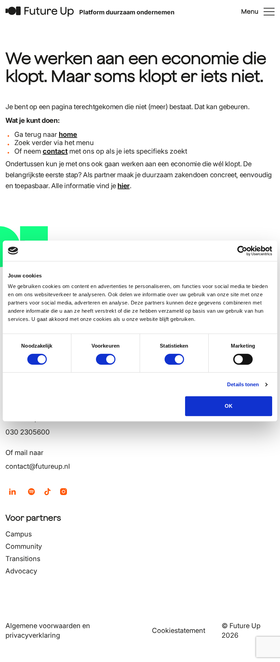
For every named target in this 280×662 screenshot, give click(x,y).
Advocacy (21, 571)
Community (23, 546)
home (68, 134)
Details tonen (243, 384)
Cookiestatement (178, 630)
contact (55, 151)
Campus (18, 534)
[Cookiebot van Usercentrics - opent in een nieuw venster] (242, 251)
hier (123, 186)
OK (229, 406)
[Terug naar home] (39, 11)
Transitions (22, 559)
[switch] (105, 359)
